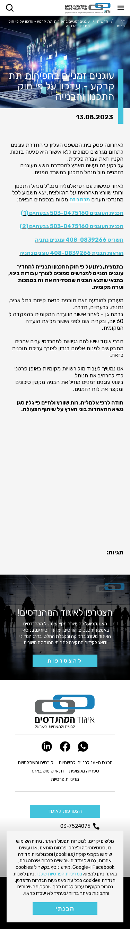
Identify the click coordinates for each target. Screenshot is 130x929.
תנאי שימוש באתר (47, 771)
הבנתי (65, 908)
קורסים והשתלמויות (35, 762)
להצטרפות (65, 661)
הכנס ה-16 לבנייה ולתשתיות (86, 762)
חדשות (102, 21)
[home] (88, 8)
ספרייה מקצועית (84, 771)
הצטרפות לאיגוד (65, 811)
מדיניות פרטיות (65, 779)
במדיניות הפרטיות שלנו (59, 874)
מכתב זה (79, 199)
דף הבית (120, 23)
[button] (10, 7)
